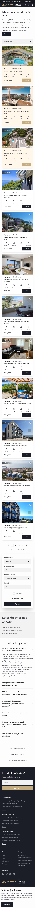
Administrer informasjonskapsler (25, 856)
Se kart (13, 574)
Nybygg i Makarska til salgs (11, 627)
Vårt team (5, 861)
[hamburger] (32, 5)
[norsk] (29, 5)
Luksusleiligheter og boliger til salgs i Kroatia (16, 801)
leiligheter (5, 30)
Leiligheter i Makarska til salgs (12, 630)
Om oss (4, 855)
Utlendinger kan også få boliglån (12, 663)
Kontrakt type (8, 558)
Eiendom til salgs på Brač (10, 818)
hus (26, 27)
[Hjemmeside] (11, 5)
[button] (17, 649)
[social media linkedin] (10, 874)
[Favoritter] (25, 5)
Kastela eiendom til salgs (10, 837)
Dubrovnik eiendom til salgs (11, 835)
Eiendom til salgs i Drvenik (10, 823)
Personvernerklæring (25, 860)
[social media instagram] (7, 874)
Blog (3, 858)
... (19, 545)
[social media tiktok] (14, 874)
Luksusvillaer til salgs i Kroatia (12, 806)
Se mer (4, 810)
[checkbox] (14, 593)
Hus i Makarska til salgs (10, 633)
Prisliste (4, 864)
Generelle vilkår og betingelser (24, 864)
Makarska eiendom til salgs (11, 840)
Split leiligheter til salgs (9, 804)
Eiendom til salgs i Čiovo (10, 820)
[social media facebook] (3, 874)
